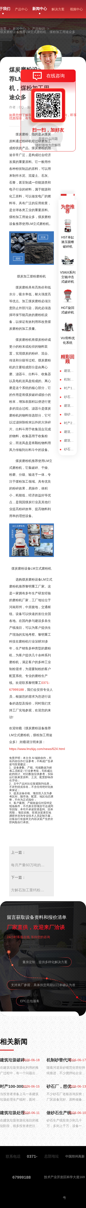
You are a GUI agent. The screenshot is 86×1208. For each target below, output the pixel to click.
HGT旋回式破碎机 (67, 310)
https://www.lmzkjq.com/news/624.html (37, 749)
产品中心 (21, 9)
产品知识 (38, 29)
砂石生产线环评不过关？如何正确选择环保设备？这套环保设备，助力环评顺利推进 (70, 449)
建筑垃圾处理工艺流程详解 (70, 405)
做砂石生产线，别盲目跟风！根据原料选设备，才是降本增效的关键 (70, 414)
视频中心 (76, 9)
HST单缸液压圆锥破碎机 (67, 241)
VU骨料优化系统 (68, 340)
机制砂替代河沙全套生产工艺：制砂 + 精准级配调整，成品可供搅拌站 (70, 379)
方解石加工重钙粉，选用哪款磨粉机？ (28, 890)
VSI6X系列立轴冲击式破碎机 (67, 277)
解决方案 (58, 9)
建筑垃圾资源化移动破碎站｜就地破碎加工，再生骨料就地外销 (70, 431)
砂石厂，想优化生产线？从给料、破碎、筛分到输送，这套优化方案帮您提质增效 (70, 397)
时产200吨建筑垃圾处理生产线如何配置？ (70, 423)
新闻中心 (39, 9)
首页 (3, 29)
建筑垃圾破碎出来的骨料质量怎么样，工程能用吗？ (70, 370)
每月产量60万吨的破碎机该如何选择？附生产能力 (28, 865)
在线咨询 (55, 75)
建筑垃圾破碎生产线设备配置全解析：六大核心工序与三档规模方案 (70, 440)
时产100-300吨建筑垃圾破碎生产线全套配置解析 (70, 388)
